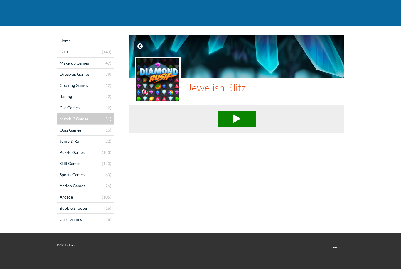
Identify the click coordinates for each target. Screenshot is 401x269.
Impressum (334, 247)
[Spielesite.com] (200, 13)
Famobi (74, 245)
